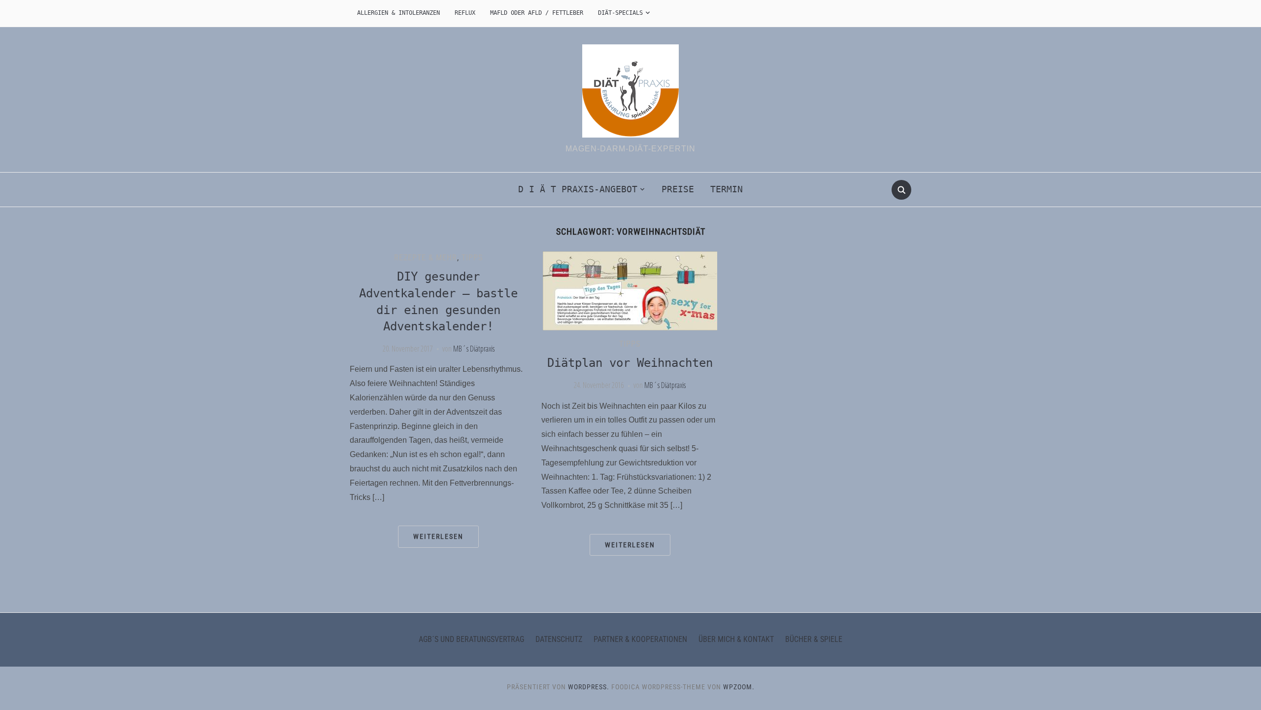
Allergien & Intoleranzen (398, 12)
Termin (726, 189)
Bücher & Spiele (813, 639)
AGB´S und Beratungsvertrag (471, 639)
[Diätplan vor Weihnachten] (630, 289)
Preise (678, 189)
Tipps (472, 257)
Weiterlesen (438, 536)
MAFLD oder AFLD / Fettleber (536, 12)
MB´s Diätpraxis (474, 348)
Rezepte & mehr (425, 257)
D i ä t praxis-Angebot (577, 189)
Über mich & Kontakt (736, 639)
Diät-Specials (620, 12)
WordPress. (588, 687)
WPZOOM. (739, 687)
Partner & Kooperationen (640, 639)
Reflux (465, 12)
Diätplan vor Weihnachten (630, 363)
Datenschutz (558, 639)
